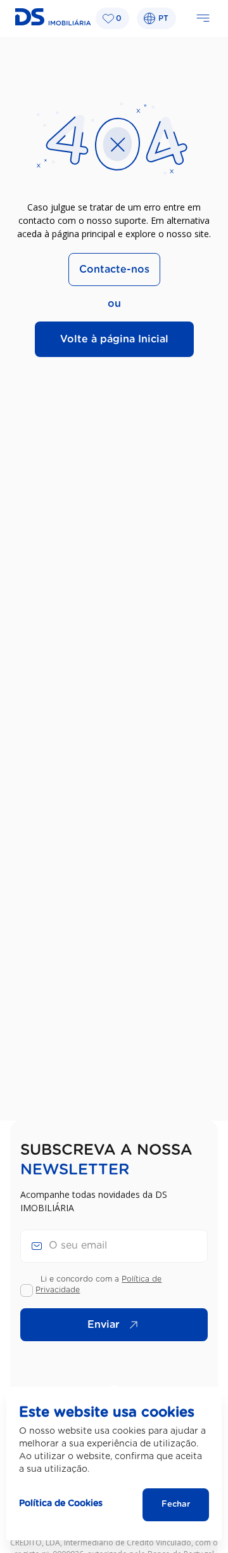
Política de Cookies (61, 1503)
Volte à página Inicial (114, 339)
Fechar (176, 1504)
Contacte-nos (114, 269)
